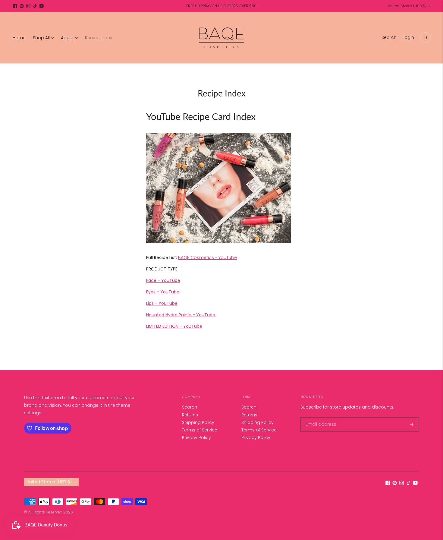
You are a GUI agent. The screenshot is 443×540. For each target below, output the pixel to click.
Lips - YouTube (162, 303)
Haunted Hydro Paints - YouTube (181, 315)
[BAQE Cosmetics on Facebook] (15, 6)
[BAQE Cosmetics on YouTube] (41, 6)
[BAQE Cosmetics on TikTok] (35, 6)
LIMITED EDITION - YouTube (174, 326)
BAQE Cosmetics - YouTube (207, 257)
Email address (319, 417)
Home (19, 38)
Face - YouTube (163, 280)
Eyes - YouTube (162, 292)
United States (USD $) (407, 5)
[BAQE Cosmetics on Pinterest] (22, 6)
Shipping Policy (198, 422)
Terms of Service (199, 430)
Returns (190, 415)
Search (189, 407)
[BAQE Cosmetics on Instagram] (28, 6)
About (67, 38)
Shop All (41, 38)
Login (408, 37)
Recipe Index (98, 38)
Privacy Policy (196, 437)
